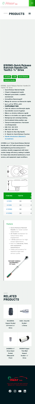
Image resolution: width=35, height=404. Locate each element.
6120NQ (9, 213)
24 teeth (7, 76)
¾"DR (14, 76)
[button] (29, 13)
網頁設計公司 (11, 385)
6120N (9, 205)
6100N (9, 201)
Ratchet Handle (9, 80)
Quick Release (23, 76)
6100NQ (9, 209)
